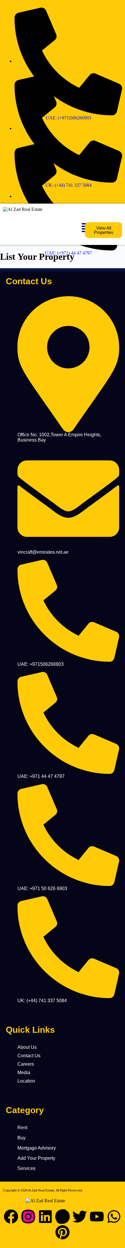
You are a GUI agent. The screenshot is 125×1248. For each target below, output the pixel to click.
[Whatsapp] (114, 1216)
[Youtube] (97, 1216)
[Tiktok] (62, 1216)
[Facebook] (11, 1216)
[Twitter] (79, 1216)
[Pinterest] (62, 1232)
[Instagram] (28, 1216)
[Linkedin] (45, 1216)
